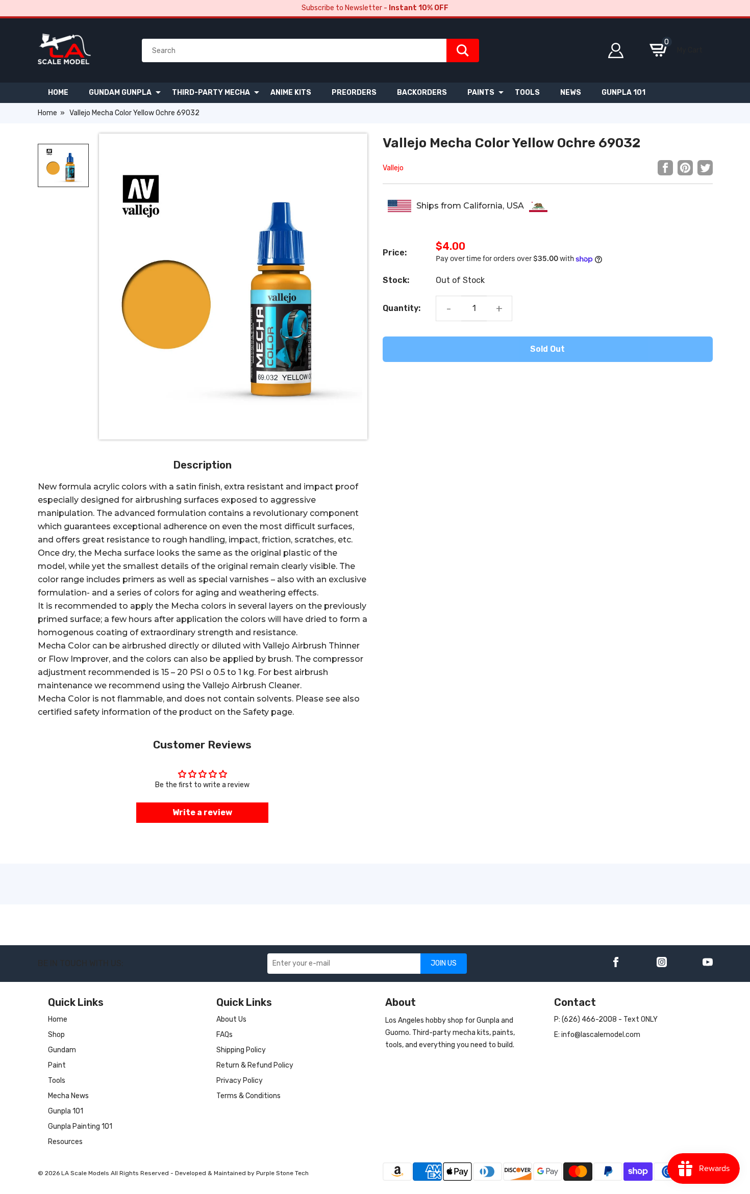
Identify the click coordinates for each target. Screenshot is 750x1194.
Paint (57, 1065)
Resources (65, 1141)
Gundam (62, 1050)
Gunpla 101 (65, 1111)
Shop (56, 1034)
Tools (56, 1080)
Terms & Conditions (248, 1096)
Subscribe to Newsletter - (375, 8)
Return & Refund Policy (254, 1065)
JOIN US (444, 963)
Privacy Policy (239, 1080)
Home (47, 113)
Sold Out (547, 349)
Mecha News (68, 1096)
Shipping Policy (241, 1050)
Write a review (202, 812)
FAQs (224, 1034)
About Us (231, 1019)
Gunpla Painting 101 (80, 1126)
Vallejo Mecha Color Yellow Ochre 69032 (134, 113)
